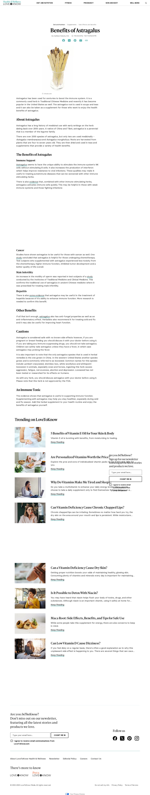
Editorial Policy (70, 758)
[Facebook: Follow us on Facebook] (115, 738)
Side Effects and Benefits (87, 25)
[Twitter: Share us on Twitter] (69, 40)
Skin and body (112, 3)
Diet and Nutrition (45, 3)
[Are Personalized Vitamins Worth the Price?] (30, 462)
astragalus (44, 316)
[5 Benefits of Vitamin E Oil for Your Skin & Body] (30, 437)
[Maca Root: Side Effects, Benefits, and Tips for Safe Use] (30, 623)
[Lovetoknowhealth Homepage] (12, 3)
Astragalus (21, 164)
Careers (83, 758)
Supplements (71, 25)
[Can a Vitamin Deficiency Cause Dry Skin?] (30, 573)
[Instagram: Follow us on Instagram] (137, 738)
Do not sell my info (102, 785)
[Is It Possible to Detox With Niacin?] (30, 598)
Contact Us (96, 758)
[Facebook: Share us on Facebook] (63, 40)
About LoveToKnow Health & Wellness (28, 758)
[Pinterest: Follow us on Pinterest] (130, 738)
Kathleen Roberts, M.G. (61, 36)
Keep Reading (57, 442)
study (19, 257)
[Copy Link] (86, 40)
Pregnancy (88, 3)
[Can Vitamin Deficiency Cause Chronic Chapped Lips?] (30, 513)
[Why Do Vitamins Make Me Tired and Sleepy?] (30, 487)
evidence (33, 181)
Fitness (68, 3)
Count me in (125, 479)
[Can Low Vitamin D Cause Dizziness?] (30, 649)
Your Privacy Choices (77, 794)
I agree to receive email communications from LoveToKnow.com (122, 488)
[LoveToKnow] (19, 773)
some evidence (36, 295)
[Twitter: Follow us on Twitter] (122, 738)
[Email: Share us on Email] (81, 40)
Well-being (135, 3)
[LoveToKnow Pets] (42, 773)
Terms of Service (131, 785)
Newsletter (54, 758)
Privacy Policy (117, 785)
